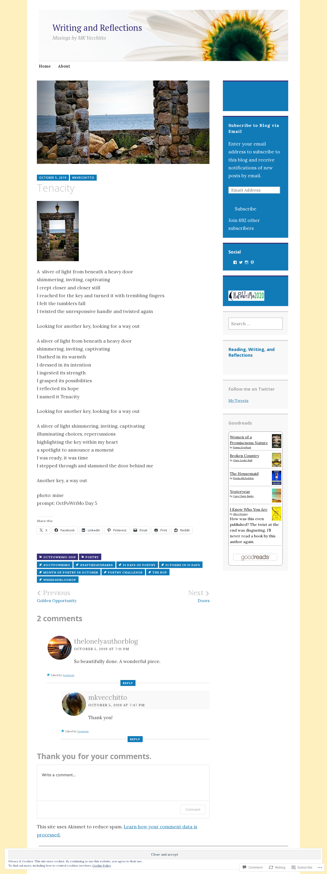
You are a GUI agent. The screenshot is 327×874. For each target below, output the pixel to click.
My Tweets (238, 400)
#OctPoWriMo (56, 565)
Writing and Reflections (97, 27)
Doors (198, 596)
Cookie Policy (101, 865)
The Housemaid (244, 473)
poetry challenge (125, 572)
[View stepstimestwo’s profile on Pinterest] (252, 262)
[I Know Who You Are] (276, 519)
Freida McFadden (243, 478)
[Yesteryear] (276, 501)
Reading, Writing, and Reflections (251, 352)
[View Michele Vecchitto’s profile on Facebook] (235, 262)
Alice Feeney (240, 514)
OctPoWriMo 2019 (59, 557)
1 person (68, 675)
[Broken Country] (276, 465)
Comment (192, 809)
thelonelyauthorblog (106, 641)
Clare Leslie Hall (242, 460)
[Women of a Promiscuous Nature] (276, 446)
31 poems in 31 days (182, 565)
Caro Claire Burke (243, 496)
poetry (92, 557)
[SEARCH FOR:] (255, 324)
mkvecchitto (83, 178)
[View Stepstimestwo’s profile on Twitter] (241, 262)
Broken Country (244, 455)
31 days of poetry (139, 565)
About (64, 66)
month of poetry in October (70, 572)
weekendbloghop (59, 580)
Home (45, 66)
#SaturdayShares (96, 565)
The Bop (159, 572)
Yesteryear (240, 491)
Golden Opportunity (57, 596)
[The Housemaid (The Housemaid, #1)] (276, 483)
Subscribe (245, 209)
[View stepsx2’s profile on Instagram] (246, 262)
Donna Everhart (242, 447)
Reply (128, 683)
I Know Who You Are (248, 509)
